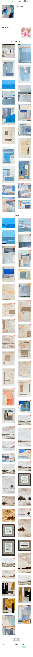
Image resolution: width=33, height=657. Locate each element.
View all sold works (16, 639)
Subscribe (28, 1)
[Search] (25, 1)
